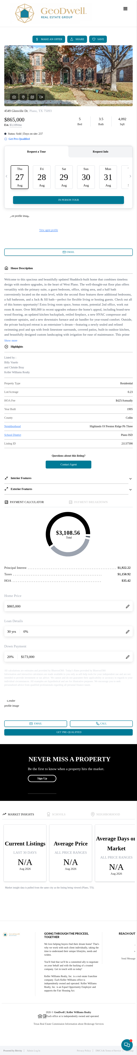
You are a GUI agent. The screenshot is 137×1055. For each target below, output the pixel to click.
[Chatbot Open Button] (127, 1045)
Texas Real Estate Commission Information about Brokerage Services (69, 1024)
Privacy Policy (84, 1050)
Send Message (128, 958)
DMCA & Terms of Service (108, 1050)
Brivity (18, 1050)
